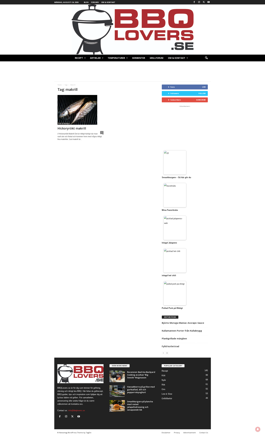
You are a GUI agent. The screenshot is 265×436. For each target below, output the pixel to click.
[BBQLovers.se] (132, 29)
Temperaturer (116, 57)
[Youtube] (208, 2)
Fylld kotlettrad (170, 346)
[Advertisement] (132, 71)
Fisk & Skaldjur (64, 123)
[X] (204, 2)
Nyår (164, 380)
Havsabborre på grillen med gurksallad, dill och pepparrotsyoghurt (141, 389)
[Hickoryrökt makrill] (81, 110)
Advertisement (189, 432)
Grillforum (156, 57)
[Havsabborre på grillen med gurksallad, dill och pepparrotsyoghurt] (117, 391)
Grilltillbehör (167, 398)
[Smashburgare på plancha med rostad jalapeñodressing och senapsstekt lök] (117, 406)
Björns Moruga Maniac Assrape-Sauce (183, 322)
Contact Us (203, 432)
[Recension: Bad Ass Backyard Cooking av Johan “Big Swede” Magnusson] (117, 376)
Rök (163, 385)
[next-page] (167, 353)
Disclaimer (166, 432)
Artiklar (95, 57)
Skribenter (138, 57)
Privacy (177, 432)
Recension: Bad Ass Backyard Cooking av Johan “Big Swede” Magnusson (141, 375)
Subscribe (201, 100)
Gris (163, 389)
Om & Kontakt (108, 2)
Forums (95, 2)
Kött (163, 375)
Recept (79, 57)
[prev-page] (163, 353)
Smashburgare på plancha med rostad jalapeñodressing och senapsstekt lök (140, 405)
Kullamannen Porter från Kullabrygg (182, 330)
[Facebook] (194, 2)
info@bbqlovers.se (76, 410)
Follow (202, 93)
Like (204, 87)
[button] (206, 58)
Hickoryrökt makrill (72, 128)
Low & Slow (167, 394)
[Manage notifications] (257, 429)
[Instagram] (199, 2)
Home (60, 85)
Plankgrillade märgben (174, 338)
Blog (86, 2)
